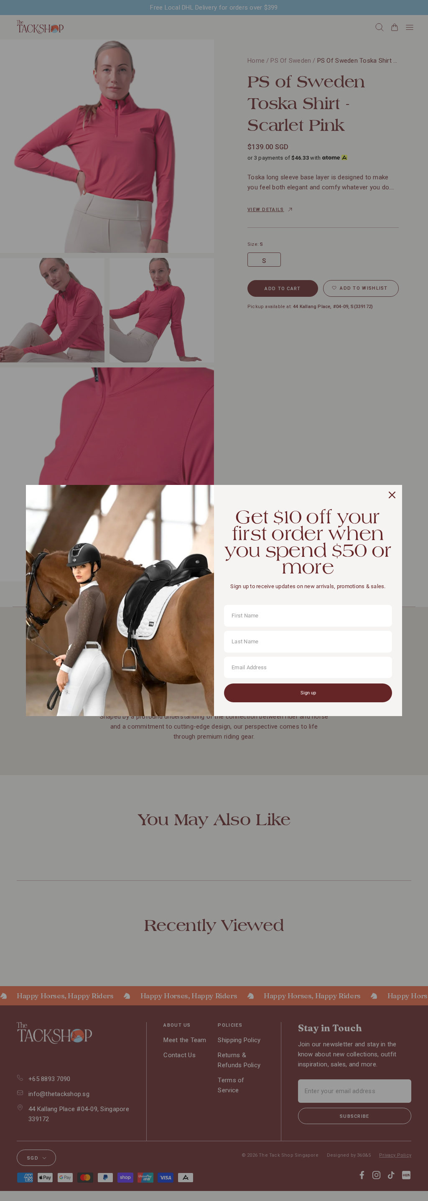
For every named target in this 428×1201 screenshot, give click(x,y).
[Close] (392, 495)
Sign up (308, 693)
